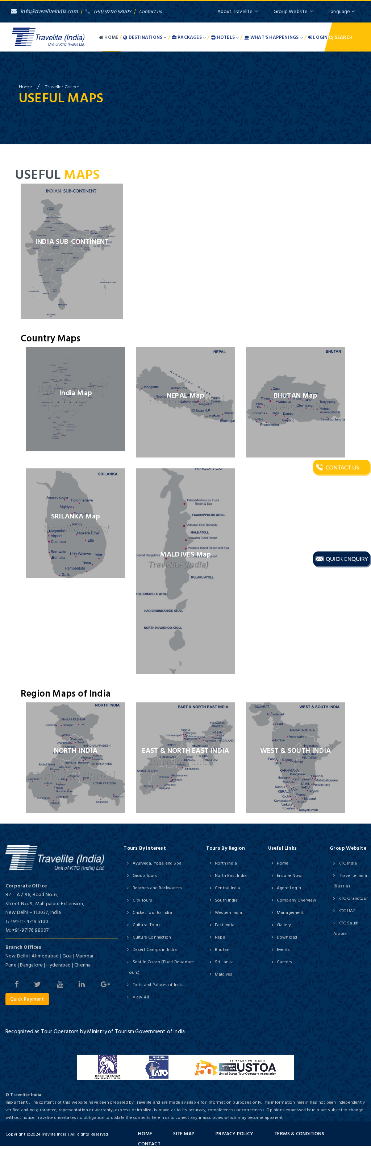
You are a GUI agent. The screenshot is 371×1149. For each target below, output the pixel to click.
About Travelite (235, 11)
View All (141, 997)
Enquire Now (289, 875)
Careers (284, 962)
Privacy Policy (234, 1133)
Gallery (284, 925)
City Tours (142, 900)
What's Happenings (274, 37)
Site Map (184, 1133)
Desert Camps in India (154, 949)
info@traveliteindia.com (49, 11)
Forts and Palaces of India (158, 984)
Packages (189, 37)
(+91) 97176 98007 (112, 11)
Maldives (224, 974)
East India (224, 925)
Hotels (226, 37)
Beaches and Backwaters (157, 888)
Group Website (291, 11)
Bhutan (222, 949)
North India (226, 863)
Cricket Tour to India (152, 912)
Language (340, 11)
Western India (228, 912)
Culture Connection (152, 937)
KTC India (347, 863)
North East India (231, 875)
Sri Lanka (224, 962)
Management (290, 912)
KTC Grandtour (353, 898)
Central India (228, 888)
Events (283, 949)
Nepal (220, 937)
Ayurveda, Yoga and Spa (157, 863)
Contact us (150, 11)
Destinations (146, 37)
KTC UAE (346, 910)
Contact (149, 1144)
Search (343, 37)
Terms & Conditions (299, 1133)
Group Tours (145, 875)
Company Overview (296, 900)
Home (110, 37)
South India (226, 900)
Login (320, 37)
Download (287, 937)
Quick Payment (27, 999)
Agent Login (289, 888)
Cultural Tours (147, 925)
